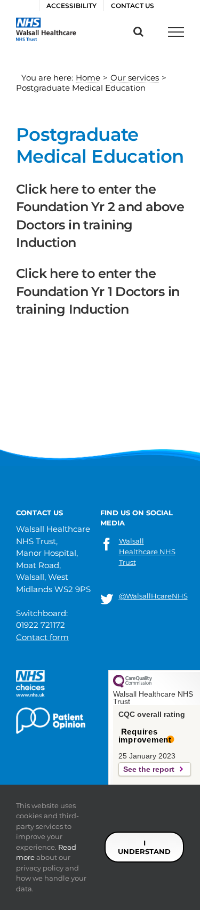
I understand (144, 847)
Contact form (42, 637)
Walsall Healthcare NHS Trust (147, 551)
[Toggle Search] (138, 31)
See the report (148, 769)
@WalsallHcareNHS (153, 596)
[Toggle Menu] (176, 32)
